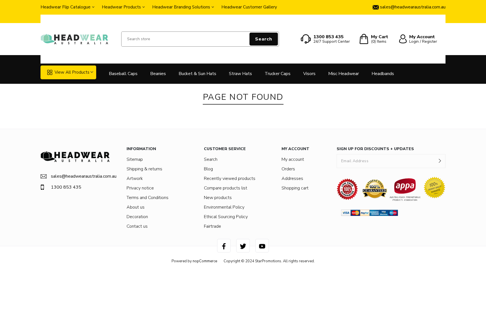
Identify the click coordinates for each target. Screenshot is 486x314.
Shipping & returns (144, 169)
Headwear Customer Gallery (249, 7)
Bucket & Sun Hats (197, 74)
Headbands (383, 74)
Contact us (137, 226)
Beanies (158, 74)
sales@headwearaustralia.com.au (80, 176)
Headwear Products (121, 7)
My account (293, 159)
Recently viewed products (229, 178)
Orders (288, 169)
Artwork (135, 178)
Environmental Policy (224, 207)
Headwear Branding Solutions (181, 7)
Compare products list (225, 188)
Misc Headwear (343, 74)
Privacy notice (140, 188)
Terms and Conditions (147, 198)
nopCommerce (205, 261)
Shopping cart (295, 188)
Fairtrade (212, 226)
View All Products (72, 72)
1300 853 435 (66, 187)
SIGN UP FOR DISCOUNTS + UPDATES (375, 149)
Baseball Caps (123, 74)
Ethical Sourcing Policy (226, 217)
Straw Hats (240, 74)
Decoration (137, 217)
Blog (208, 169)
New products (218, 198)
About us (136, 207)
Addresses (292, 178)
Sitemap (135, 159)
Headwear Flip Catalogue (65, 7)
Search (263, 39)
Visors (309, 74)
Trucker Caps (278, 74)
